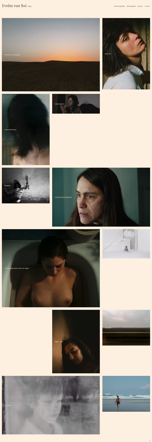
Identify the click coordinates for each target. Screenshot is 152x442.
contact (147, 6)
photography (131, 6)
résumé (140, 6)
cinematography (119, 6)
